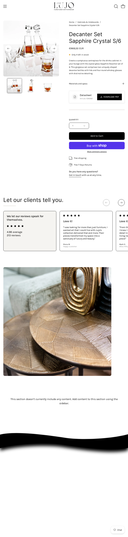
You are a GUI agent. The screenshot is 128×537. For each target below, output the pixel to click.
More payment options (97, 151)
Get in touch (75, 175)
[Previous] (8, 48)
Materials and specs (78, 83)
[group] (64, 231)
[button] (115, 6)
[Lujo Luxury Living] (64, 6)
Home (71, 22)
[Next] (54, 48)
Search (6, 489)
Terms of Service (11, 503)
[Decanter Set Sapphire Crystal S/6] (14, 85)
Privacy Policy (10, 494)
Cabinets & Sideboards (88, 22)
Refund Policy (10, 498)
